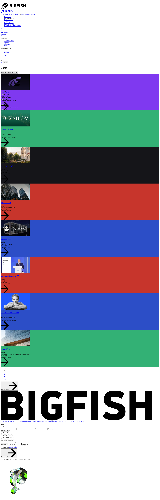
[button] (9, 72)
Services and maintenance (11, 108)
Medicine (6, 94)
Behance (6, 52)
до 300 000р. (6, 432)
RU (2, 62)
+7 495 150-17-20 (9, 41)
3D (5, 91)
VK (5, 55)
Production (7, 99)
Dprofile (6, 51)
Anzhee (5, 93)
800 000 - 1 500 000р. (8, 437)
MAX (5, 45)
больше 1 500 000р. (8, 439)
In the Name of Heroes (10, 313)
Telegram (6, 42)
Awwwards (7, 57)
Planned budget (5, 430)
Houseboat (6, 239)
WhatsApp (7, 44)
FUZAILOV (7, 129)
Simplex (5, 349)
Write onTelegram (4, 33)
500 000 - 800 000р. (8, 435)
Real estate (7, 96)
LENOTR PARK (8, 166)
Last (5, 379)
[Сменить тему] (5, 62)
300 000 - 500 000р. (8, 434)
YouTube (6, 54)
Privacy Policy (13, 447)
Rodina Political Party (10, 276)
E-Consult (6, 203)
